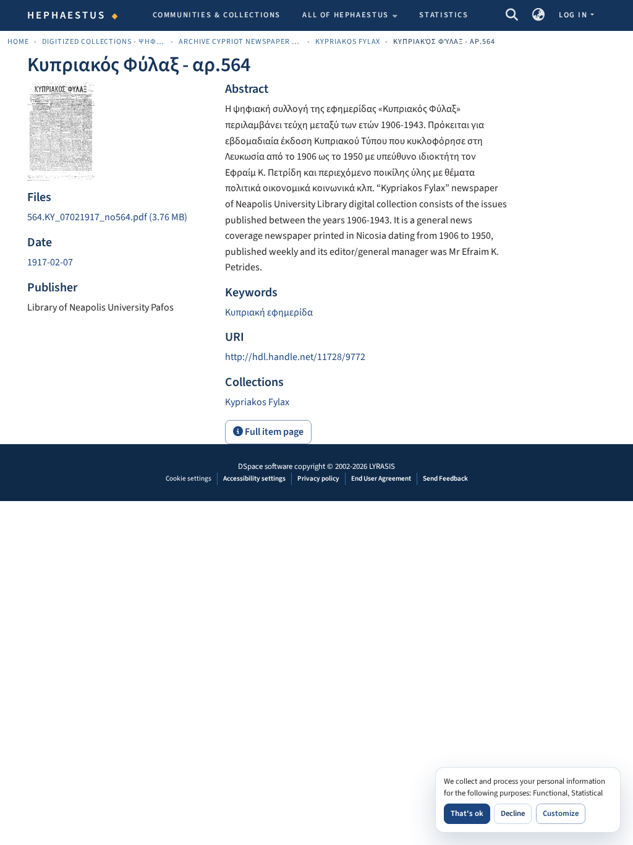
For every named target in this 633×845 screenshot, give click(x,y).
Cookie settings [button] (188, 478)
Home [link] (18, 41)
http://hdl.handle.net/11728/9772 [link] (295, 357)
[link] (118, 218)
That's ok (467, 813)
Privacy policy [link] (318, 478)
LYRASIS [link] (382, 466)
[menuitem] (349, 15)
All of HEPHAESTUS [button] (345, 14)
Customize (561, 813)
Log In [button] (574, 14)
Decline (513, 813)
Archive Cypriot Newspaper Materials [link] (240, 41)
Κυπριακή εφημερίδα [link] (269, 312)
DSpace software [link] (265, 466)
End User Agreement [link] (381, 478)
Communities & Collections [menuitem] (217, 14)
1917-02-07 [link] (50, 262)
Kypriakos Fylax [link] (348, 41)
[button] (511, 15)
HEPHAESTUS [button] (66, 15)
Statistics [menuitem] (443, 14)
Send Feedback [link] (445, 478)
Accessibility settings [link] (254, 478)
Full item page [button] (273, 432)
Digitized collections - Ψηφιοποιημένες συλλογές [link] (104, 41)
